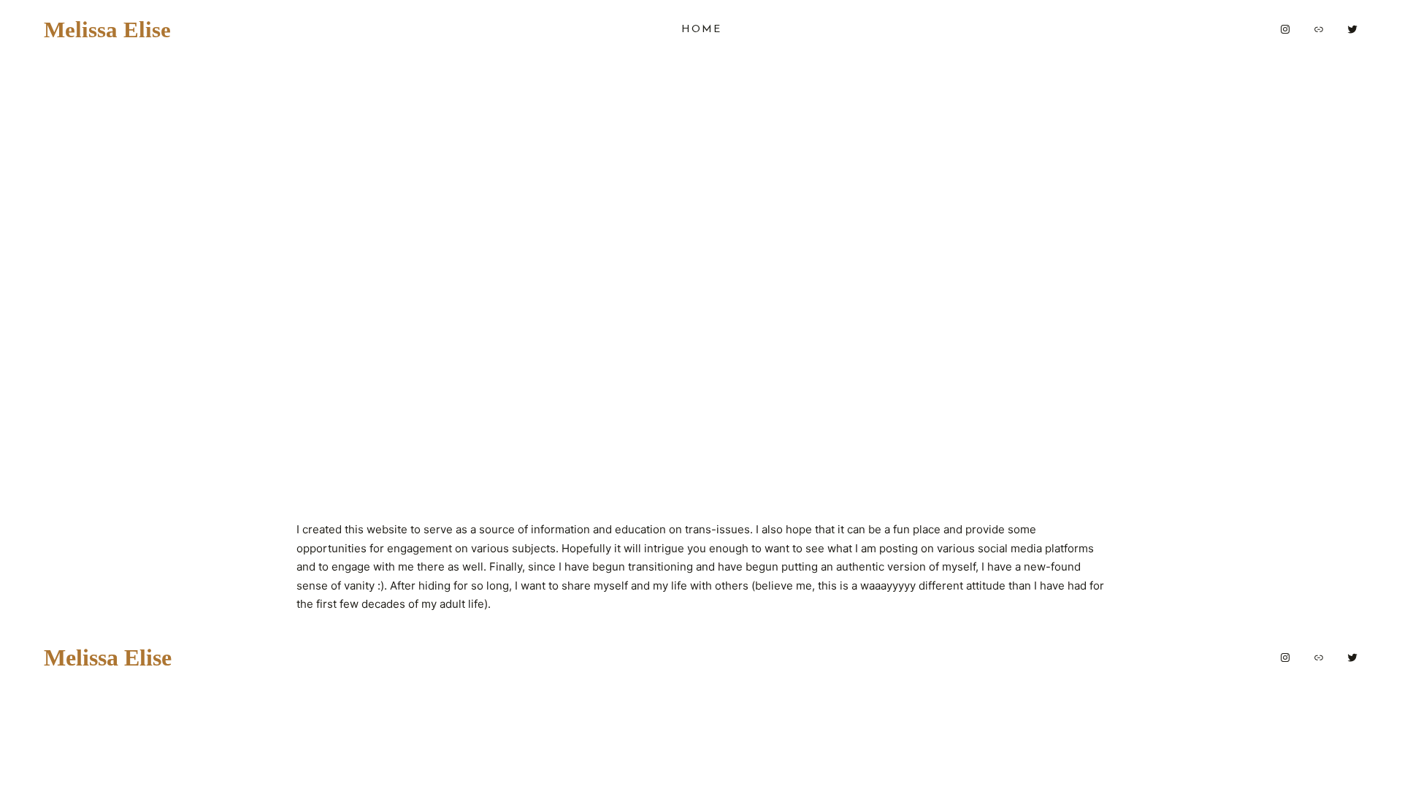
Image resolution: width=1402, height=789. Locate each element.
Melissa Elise (107, 29)
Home (701, 29)
